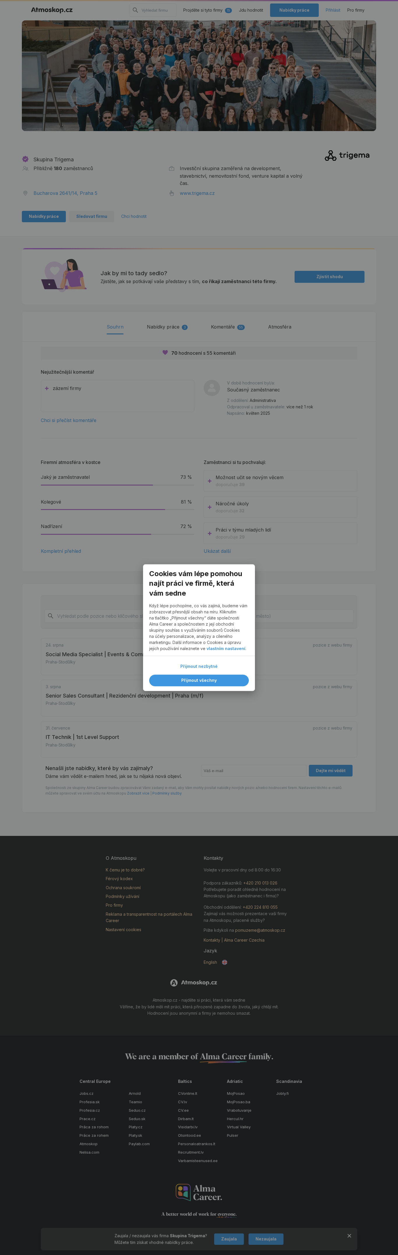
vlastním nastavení (226, 648)
